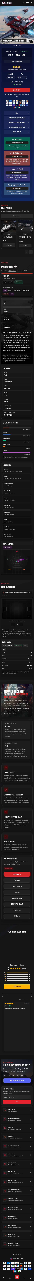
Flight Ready (24, 51)
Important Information (17, 122)
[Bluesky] (13, 1075)
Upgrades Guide (17, 898)
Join (17, 1101)
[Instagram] (5, 1075)
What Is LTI (17, 910)
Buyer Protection (17, 886)
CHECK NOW (18, 188)
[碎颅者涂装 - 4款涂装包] (25, 227)
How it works (17, 874)
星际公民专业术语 (17, 904)
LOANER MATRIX (18, 172)
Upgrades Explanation (17, 127)
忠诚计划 (17, 916)
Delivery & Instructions (17, 118)
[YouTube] (21, 1075)
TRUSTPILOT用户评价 (18, 142)
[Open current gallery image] (17, 609)
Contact (17, 892)
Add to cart (9, 245)
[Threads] (17, 1075)
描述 (17, 113)
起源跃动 (8, 51)
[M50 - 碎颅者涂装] (8, 227)
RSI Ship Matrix (12, 270)
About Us (17, 880)
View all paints (17, 216)
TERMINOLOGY (18, 156)
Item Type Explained (17, 61)
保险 (22, 74)
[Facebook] (9, 1075)
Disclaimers (17, 132)
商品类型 (10, 74)
